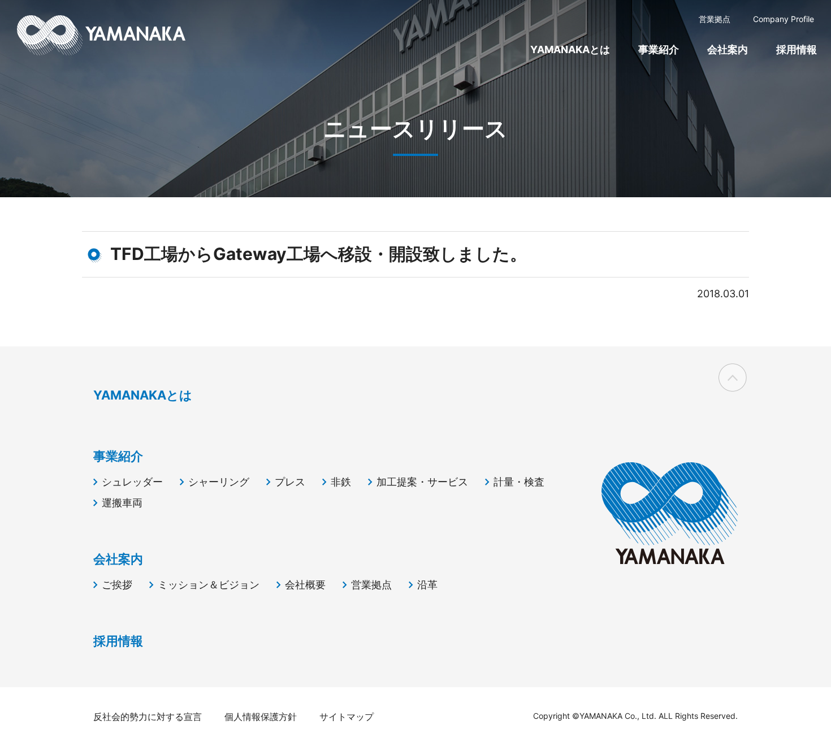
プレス (290, 482)
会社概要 (305, 585)
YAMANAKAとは (570, 49)
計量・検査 (519, 482)
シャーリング (218, 482)
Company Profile (783, 19)
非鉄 (341, 482)
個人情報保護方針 (260, 716)
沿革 (427, 585)
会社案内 (727, 49)
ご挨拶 (117, 585)
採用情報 (796, 49)
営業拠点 (714, 19)
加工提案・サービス (422, 482)
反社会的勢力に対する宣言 (147, 716)
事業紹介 (658, 49)
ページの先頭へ (733, 377)
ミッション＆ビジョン (208, 585)
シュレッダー (132, 482)
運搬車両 (122, 503)
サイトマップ (346, 716)
